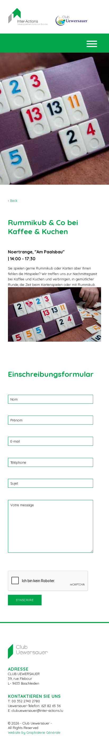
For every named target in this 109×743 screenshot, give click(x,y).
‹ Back (12, 200)
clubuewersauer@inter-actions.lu (37, 710)
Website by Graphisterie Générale (34, 732)
